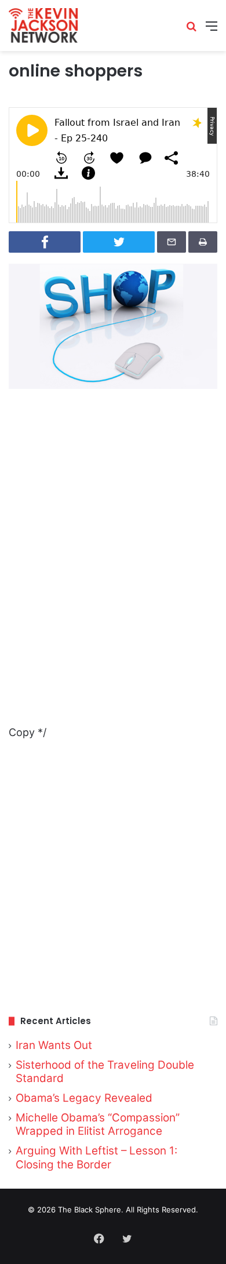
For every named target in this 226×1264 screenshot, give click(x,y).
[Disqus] (113, 578)
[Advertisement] (113, 880)
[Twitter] (127, 1238)
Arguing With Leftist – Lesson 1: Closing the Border (96, 1157)
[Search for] (191, 30)
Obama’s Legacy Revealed (84, 1098)
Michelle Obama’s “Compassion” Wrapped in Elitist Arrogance (98, 1124)
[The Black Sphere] (43, 25)
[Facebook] (99, 1238)
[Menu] (211, 30)
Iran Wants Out (54, 1045)
